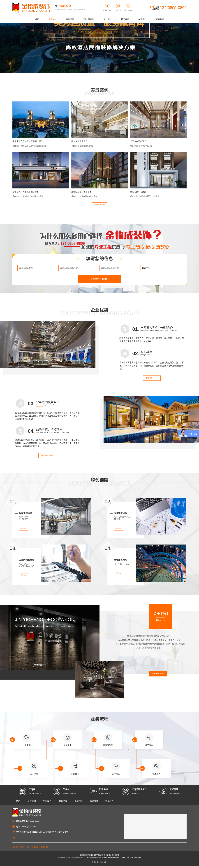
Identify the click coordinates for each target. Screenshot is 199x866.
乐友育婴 (35, 847)
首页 (37, 19)
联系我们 (160, 19)
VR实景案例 (88, 19)
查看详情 (155, 674)
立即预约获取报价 (99, 279)
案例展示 (70, 19)
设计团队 (108, 19)
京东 (22, 847)
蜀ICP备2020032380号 (116, 857)
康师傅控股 (45, 847)
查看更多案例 (99, 205)
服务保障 (63, 801)
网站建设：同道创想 (134, 857)
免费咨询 (149, 378)
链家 (28, 847)
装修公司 (103, 862)
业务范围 (78, 801)
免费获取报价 (40, 665)
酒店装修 (53, 19)
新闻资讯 (125, 19)
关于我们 (142, 19)
